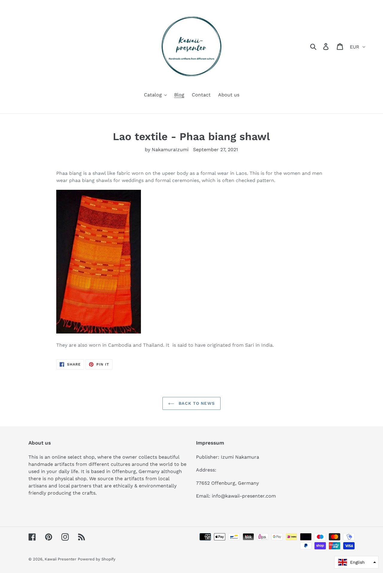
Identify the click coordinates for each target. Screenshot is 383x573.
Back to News (196, 403)
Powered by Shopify (96, 559)
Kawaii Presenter (60, 559)
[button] (356, 562)
